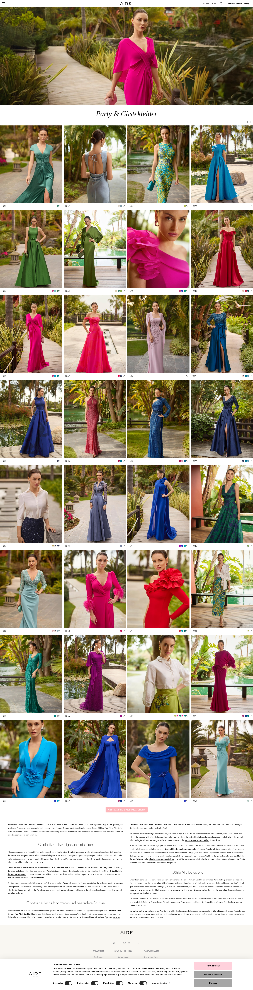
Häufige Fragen (123, 957)
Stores (214, 3)
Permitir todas (213, 966)
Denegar (213, 983)
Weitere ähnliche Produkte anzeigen (126, 810)
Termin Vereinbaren (238, 3)
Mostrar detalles (159, 983)
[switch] (94, 983)
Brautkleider (98, 957)
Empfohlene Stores (151, 957)
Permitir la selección (213, 974)
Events (206, 3)
